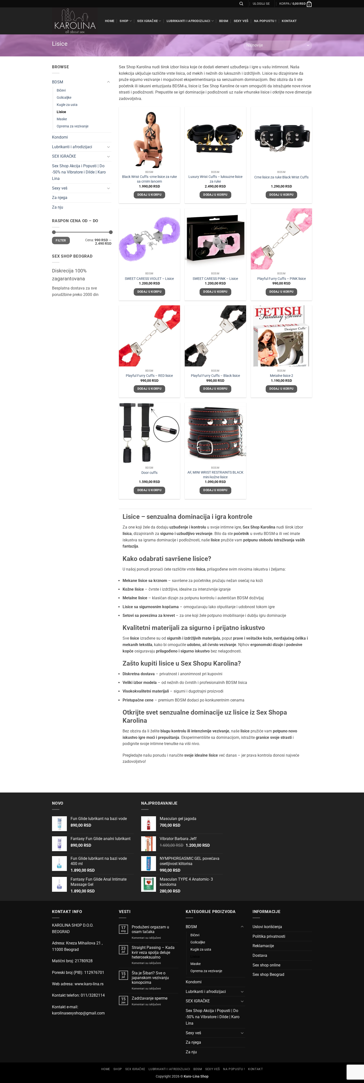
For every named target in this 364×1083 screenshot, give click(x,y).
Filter (61, 240)
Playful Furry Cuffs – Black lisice (215, 376)
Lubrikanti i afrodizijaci (188, 21)
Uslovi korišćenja (267, 926)
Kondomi (60, 137)
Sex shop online (266, 965)
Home (109, 21)
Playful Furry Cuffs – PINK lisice (281, 279)
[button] (261, 3)
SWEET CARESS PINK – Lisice (215, 279)
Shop (124, 21)
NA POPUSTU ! (265, 21)
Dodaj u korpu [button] (149, 194)
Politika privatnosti (269, 936)
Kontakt (289, 21)
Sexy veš (241, 21)
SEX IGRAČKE (147, 21)
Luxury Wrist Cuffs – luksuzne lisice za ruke (215, 179)
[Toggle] (108, 82)
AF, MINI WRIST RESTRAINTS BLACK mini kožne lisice (215, 474)
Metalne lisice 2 (281, 376)
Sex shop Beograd (268, 974)
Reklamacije (263, 945)
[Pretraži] (241, 3)
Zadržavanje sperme (149, 998)
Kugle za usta (67, 105)
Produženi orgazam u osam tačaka (150, 929)
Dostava (260, 955)
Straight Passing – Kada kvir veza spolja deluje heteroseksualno (153, 952)
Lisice (61, 112)
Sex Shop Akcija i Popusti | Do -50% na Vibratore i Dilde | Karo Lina (79, 172)
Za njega (59, 197)
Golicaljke (64, 98)
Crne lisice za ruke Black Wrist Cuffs (281, 177)
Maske (62, 119)
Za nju (57, 207)
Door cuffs (149, 473)
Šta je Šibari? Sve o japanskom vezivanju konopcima (150, 978)
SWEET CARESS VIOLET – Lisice (149, 279)
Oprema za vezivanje (72, 126)
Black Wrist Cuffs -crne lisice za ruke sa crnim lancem (149, 179)
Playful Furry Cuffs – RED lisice (149, 376)
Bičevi (61, 90)
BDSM (223, 21)
